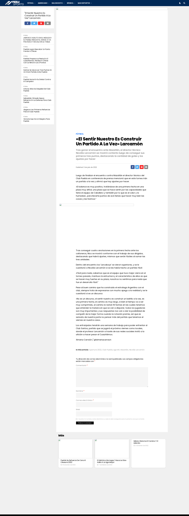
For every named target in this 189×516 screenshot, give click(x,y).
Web (78, 409)
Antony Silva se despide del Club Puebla (36, 90)
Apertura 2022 (95, 350)
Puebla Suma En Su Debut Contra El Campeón (37, 80)
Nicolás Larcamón (136, 350)
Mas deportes (84, 3)
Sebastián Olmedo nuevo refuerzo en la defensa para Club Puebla (37, 100)
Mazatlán (124, 350)
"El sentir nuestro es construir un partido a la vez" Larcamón (37, 15)
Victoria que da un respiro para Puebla (36, 120)
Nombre (80, 391)
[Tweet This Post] (34, 23)
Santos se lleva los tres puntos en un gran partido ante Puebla (37, 71)
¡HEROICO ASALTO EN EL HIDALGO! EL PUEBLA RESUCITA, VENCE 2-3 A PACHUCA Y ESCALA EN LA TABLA (37, 40)
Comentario (82, 365)
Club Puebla (107, 350)
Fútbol (30, 3)
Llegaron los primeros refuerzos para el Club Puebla (36, 111)
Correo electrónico (85, 400)
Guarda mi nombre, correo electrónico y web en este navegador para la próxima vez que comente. (111, 419)
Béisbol (70, 3)
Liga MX (116, 350)
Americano (42, 3)
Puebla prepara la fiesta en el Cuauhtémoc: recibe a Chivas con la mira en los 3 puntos (35, 61)
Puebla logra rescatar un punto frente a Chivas (36, 50)
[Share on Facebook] (27, 23)
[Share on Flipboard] (41, 23)
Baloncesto (57, 3)
